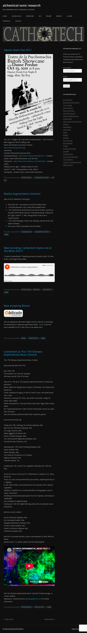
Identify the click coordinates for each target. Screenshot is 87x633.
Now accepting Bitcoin (17, 305)
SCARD (65, 146)
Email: (65, 77)
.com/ (32, 156)
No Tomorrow (67, 141)
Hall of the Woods (69, 113)
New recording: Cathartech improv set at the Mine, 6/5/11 (28, 249)
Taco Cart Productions (70, 157)
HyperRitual (67, 127)
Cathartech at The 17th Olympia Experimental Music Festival (23, 353)
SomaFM (66, 151)
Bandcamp (30, 16)
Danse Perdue (68, 108)
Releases (36, 290)
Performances (26, 178)
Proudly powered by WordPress (13, 629)
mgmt (6, 234)
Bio (40, 16)
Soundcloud (16, 16)
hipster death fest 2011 (18, 50)
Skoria (41, 324)
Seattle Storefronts (69, 149)
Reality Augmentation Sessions (22, 193)
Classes (69, 16)
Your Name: (67, 68)
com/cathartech (29, 161)
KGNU (65, 132)
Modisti (65, 135)
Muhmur (66, 138)
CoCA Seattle (67, 105)
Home (5, 16)
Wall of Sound (68, 165)
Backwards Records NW (71, 103)
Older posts (8, 619)
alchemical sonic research (22, 5)
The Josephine (68, 160)
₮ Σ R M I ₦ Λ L (67, 100)
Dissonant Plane (68, 111)
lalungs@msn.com (34, 599)
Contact (18, 21)
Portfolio (6, 21)
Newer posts (50, 619)
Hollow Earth (67, 119)
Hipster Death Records (71, 116)
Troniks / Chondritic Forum (72, 162)
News (23, 338)
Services (59, 16)
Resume (48, 16)
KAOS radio (67, 130)
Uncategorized (27, 232)
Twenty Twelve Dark (78, 629)
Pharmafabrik (68, 143)
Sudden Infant (68, 154)
